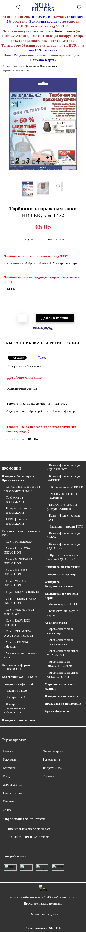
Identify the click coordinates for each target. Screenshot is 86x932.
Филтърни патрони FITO (66, 526)
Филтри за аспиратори (61, 574)
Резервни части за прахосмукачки (17, 510)
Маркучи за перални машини (60, 686)
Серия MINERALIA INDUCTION (18, 561)
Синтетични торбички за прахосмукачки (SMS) (22, 488)
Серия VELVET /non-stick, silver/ (19, 611)
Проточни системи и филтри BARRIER (62, 507)
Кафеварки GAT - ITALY (19, 676)
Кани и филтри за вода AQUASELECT (63, 467)
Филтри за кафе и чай (18, 684)
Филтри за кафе (16, 690)
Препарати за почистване (63, 703)
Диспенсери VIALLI (63, 604)
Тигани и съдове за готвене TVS (21, 533)
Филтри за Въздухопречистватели (61, 584)
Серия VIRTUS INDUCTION (15, 583)
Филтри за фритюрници (62, 566)
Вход (6, 776)
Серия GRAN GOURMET (23, 592)
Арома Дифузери (57, 711)
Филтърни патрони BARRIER (63, 496)
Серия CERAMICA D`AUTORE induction (18, 633)
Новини (8, 801)
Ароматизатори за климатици (60, 631)
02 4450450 (41, 836)
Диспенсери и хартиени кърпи (61, 596)
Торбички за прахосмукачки (16, 70)
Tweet (42, 357)
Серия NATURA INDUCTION (15, 572)
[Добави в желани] (79, 306)
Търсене (48, 776)
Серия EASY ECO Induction (17, 622)
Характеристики (22, 388)
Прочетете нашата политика (43, 903)
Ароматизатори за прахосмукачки (60, 642)
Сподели (18, 357)
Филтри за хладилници (61, 696)
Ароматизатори (56, 622)
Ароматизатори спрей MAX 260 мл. (63, 653)
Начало (6, 66)
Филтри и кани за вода (18, 720)
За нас (7, 810)
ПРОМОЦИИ (11, 468)
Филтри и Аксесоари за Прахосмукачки (35, 66)
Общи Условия (13, 793)
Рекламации (11, 759)
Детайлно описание (24, 377)
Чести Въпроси (53, 751)
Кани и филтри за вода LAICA (63, 535)
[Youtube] (7, 845)
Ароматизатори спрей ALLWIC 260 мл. (63, 674)
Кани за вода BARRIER (67, 487)
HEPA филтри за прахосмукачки (16, 521)
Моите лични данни (44, 914)
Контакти (9, 768)
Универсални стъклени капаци (20, 655)
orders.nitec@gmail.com (34, 828)
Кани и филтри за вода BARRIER (63, 478)
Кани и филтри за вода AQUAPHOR (63, 546)
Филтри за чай (16, 697)
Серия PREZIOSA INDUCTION (17, 550)
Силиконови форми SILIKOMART (16, 667)
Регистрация (51, 759)
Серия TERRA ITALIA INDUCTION (20, 601)
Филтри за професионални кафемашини (14, 708)
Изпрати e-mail (53, 768)
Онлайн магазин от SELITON (43, 928)
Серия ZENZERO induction (16, 644)
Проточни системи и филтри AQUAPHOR (62, 557)
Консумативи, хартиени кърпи (64, 613)
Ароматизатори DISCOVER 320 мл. (60, 664)
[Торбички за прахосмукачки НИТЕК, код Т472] (43, 174)
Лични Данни (12, 784)
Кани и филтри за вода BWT (63, 517)
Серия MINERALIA (19, 541)
